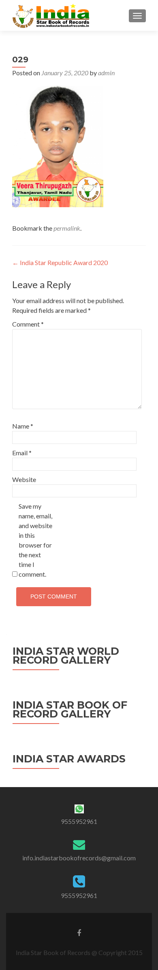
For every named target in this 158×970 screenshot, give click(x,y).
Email (22, 452)
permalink (66, 228)
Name (22, 426)
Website (24, 479)
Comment (28, 324)
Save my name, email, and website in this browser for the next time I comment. (35, 540)
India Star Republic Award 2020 (60, 262)
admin (106, 72)
